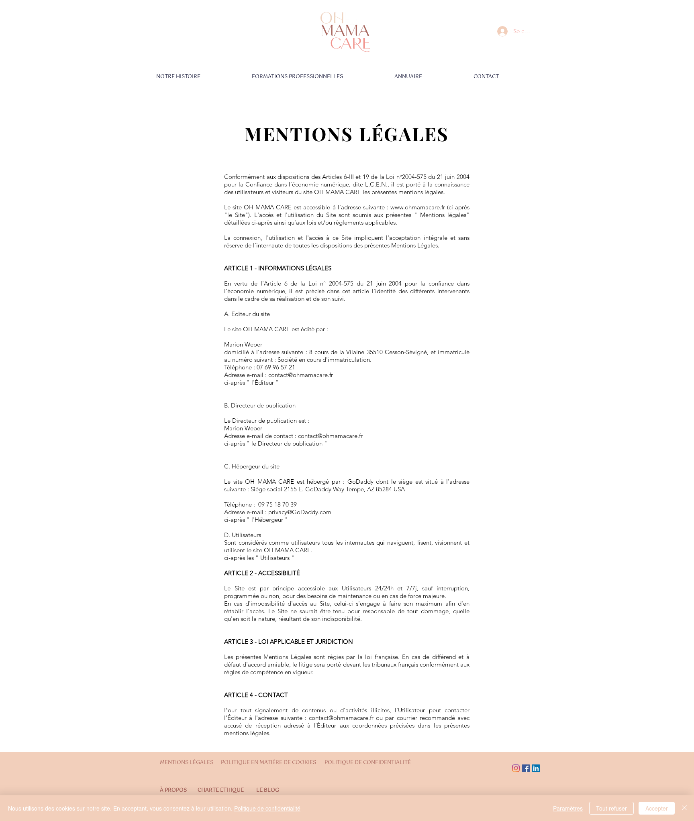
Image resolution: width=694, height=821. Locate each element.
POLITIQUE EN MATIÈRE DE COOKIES (269, 762)
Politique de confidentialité (267, 808)
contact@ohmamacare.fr (300, 375)
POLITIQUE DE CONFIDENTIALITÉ (368, 762)
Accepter (656, 808)
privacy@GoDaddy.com (299, 512)
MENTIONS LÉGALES (186, 762)
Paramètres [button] (568, 808)
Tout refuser (611, 808)
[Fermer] (684, 808)
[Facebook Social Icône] (526, 768)
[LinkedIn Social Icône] (536, 768)
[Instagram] (516, 768)
